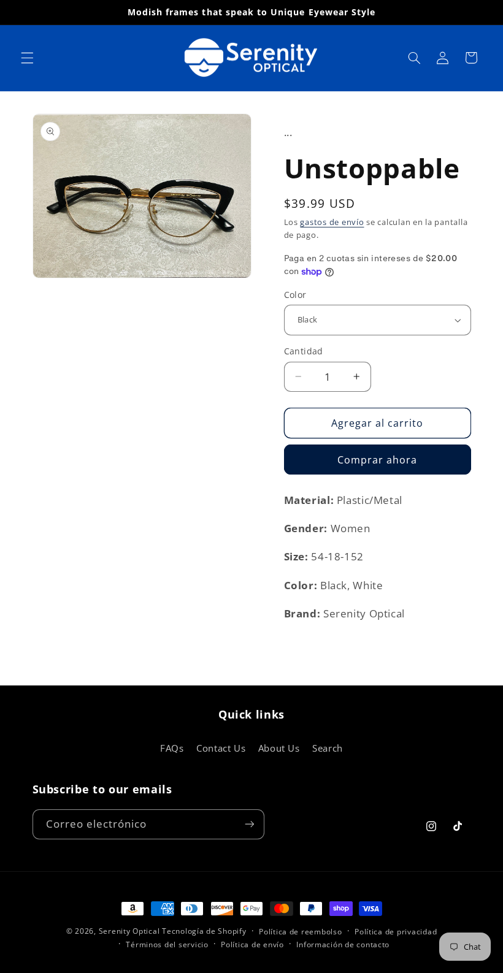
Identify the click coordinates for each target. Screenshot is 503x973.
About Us (279, 748)
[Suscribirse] (249, 824)
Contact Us (220, 748)
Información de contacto (343, 944)
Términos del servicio (167, 944)
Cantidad (303, 351)
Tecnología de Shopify (204, 931)
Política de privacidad (396, 931)
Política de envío (252, 944)
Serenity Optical (129, 931)
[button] (27, 58)
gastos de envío (332, 222)
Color (295, 294)
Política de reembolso (300, 931)
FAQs (172, 748)
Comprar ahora (377, 460)
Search (327, 748)
